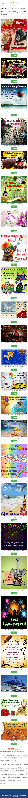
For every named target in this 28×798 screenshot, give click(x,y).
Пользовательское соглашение (8, 791)
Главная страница (4, 8)
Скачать (15, 55)
